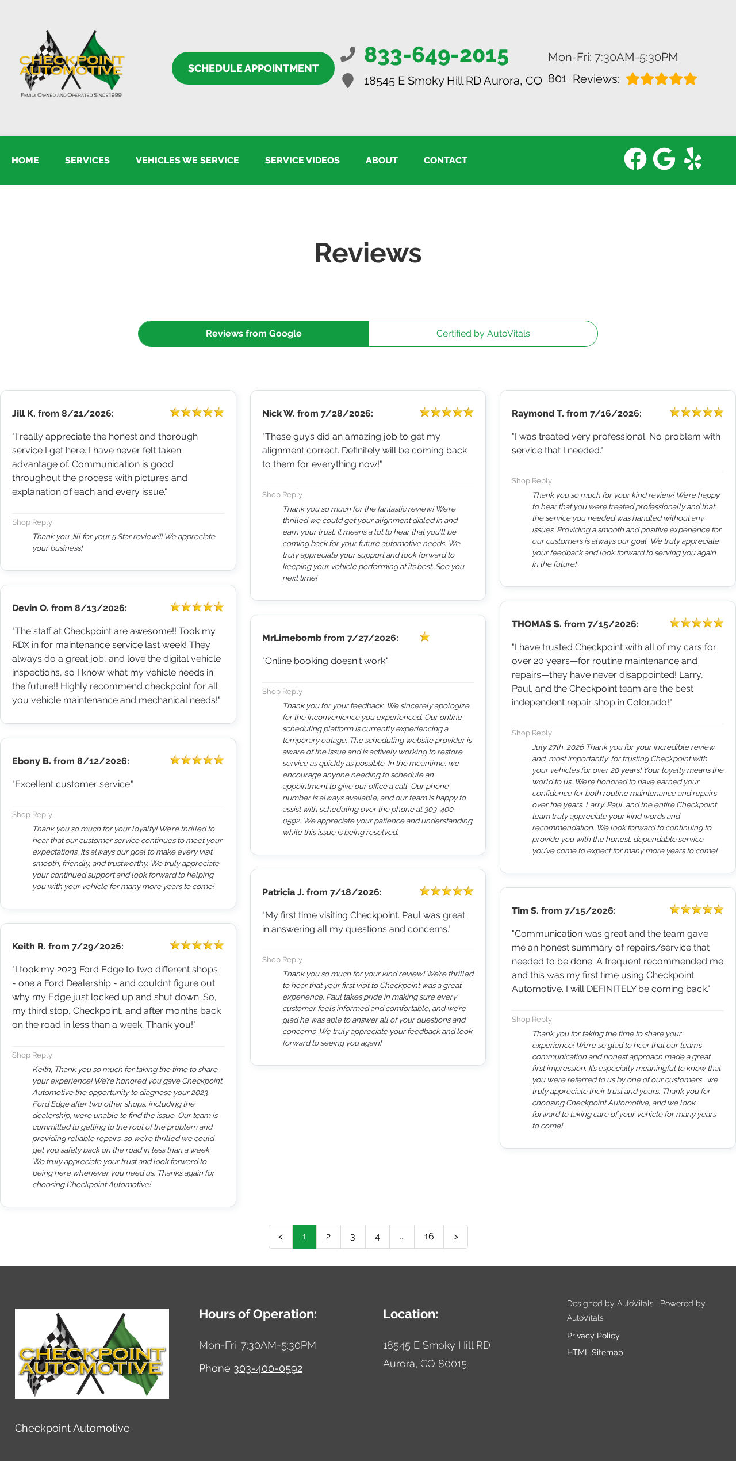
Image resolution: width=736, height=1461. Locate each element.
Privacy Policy (593, 1335)
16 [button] (429, 1236)
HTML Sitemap (595, 1352)
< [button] (280, 1236)
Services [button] (87, 160)
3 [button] (352, 1236)
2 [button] (328, 1236)
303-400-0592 (267, 1368)
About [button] (382, 160)
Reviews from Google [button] (254, 333)
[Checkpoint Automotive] (71, 68)
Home (25, 160)
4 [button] (377, 1236)
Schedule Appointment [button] (253, 68)
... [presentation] (402, 1236)
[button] (635, 158)
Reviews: (584, 78)
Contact (445, 160)
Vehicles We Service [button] (187, 160)
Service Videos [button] (302, 160)
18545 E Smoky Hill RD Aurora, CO (453, 80)
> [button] (456, 1236)
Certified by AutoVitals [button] (483, 333)
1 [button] (304, 1236)
